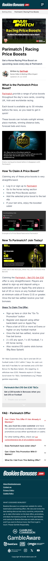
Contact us (7, 487)
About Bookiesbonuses (12, 484)
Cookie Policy (8, 494)
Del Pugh (24, 71)
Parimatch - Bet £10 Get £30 (29, 277)
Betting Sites (7, 12)
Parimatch (7, 93)
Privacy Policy (8, 490)
